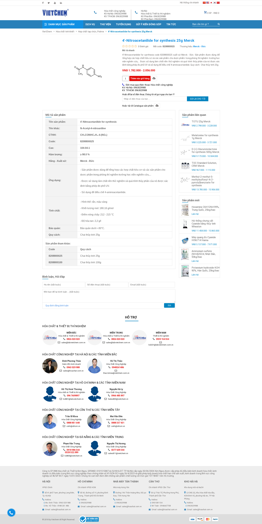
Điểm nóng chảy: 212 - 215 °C (98, 214)
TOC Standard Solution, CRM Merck (204, 164)
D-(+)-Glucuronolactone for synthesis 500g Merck (205, 150)
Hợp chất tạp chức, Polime (91, 31)
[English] (207, 3)
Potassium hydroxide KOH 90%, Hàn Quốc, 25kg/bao (206, 269)
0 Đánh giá (143, 46)
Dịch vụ (90, 24)
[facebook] (43, 3)
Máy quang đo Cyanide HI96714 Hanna (204, 239)
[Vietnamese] (204, 3)
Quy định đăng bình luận (57, 305)
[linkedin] (61, 3)
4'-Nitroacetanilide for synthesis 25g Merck (130, 31)
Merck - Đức (199, 46)
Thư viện (105, 24)
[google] (55, 3)
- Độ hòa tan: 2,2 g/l (90, 221)
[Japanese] (211, 3)
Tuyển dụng (123, 24)
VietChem (47, 31)
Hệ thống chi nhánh (189, 2)
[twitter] (49, 3)
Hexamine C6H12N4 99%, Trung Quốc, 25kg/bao (205, 208)
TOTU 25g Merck (201, 121)
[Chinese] (218, 3)
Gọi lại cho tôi (197, 99)
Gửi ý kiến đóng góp (148, 24)
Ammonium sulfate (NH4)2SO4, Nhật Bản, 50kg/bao (203, 254)
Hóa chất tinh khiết (65, 31)
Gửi (169, 305)
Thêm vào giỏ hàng (139, 78)
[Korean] (214, 3)
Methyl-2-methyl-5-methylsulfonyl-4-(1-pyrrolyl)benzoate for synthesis (203, 181)
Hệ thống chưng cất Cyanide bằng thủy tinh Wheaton (204, 223)
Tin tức (171, 24)
